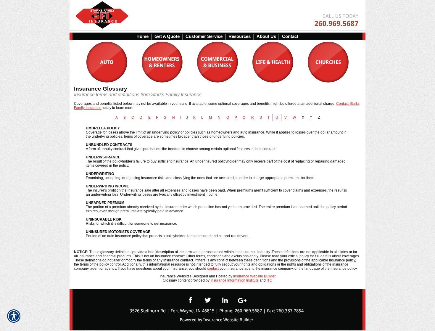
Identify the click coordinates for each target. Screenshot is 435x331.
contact (213, 268)
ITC (269, 280)
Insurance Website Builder (254, 276)
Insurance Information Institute (234, 280)
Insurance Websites (175, 276)
